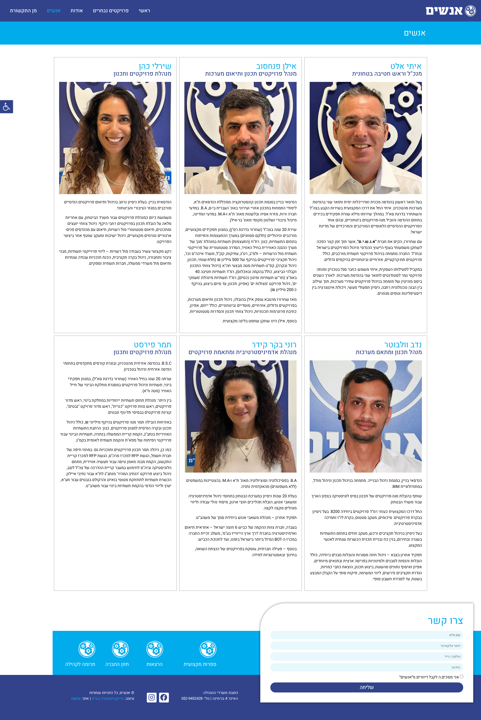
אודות (77, 10)
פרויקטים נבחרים (111, 10)
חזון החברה (117, 664)
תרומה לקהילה (80, 664)
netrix (75, 698)
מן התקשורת (23, 10)
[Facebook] (164, 697)
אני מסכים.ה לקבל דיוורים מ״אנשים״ (429, 677)
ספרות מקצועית (200, 664)
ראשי (144, 10)
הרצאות (155, 664)
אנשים (54, 10)
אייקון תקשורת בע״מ (108, 698)
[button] (6, 106)
